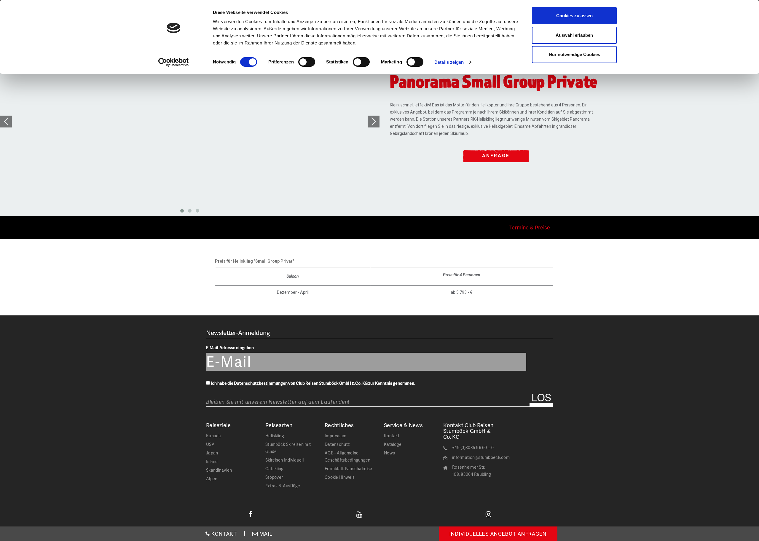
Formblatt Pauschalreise (348, 468)
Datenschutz (337, 444)
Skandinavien (219, 470)
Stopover (274, 477)
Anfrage (496, 155)
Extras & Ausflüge (282, 486)
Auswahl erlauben (574, 35)
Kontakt (391, 435)
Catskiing (274, 468)
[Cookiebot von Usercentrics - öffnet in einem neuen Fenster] (174, 62)
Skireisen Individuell (284, 460)
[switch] (306, 62)
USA (210, 444)
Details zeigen (449, 62)
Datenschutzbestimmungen (261, 383)
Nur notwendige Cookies (574, 54)
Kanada (213, 435)
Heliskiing (274, 435)
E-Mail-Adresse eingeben (230, 347)
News (389, 453)
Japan (212, 453)
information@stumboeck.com (481, 457)
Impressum (336, 435)
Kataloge (392, 444)
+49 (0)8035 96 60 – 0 (473, 447)
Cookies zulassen (574, 15)
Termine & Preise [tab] (529, 227)
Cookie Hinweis (340, 477)
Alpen (211, 478)
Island (212, 461)
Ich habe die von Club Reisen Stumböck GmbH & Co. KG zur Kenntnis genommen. (313, 383)
